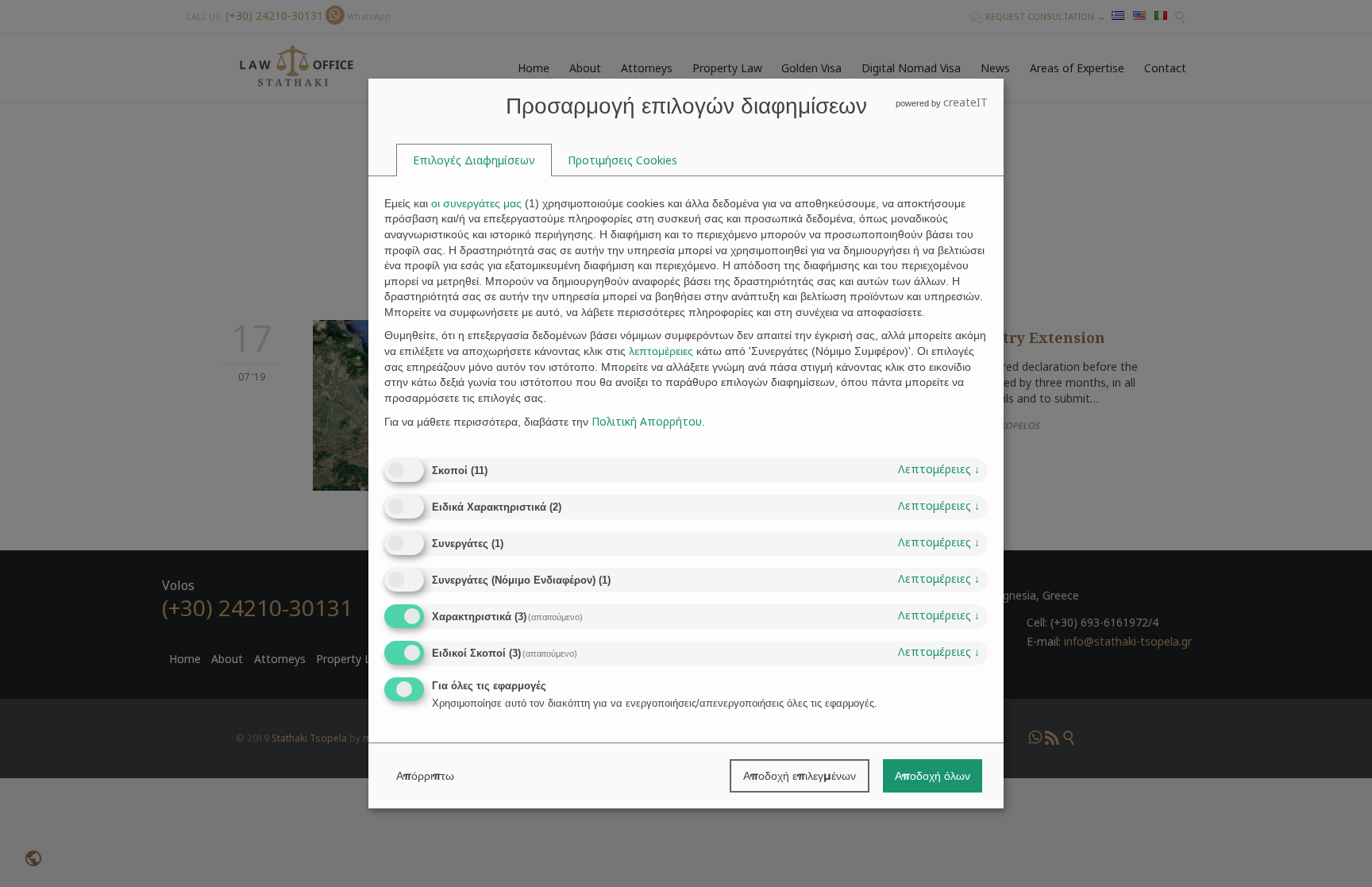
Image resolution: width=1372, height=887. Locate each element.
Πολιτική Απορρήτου (647, 421)
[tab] (474, 160)
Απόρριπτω (425, 776)
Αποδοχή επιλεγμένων (799, 776)
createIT (965, 102)
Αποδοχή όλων (932, 776)
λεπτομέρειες (939, 468)
